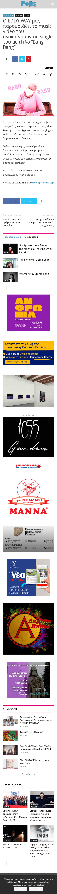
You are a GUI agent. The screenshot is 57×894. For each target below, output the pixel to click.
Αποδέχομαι (20, 889)
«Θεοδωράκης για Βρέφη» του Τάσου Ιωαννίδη (12, 222)
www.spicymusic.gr (42, 182)
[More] (41, 201)
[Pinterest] (28, 59)
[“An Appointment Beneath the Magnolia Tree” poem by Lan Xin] (10, 249)
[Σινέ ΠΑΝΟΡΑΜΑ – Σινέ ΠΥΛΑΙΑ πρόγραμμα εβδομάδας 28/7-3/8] (10, 750)
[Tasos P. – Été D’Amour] (10, 736)
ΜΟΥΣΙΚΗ (18, 16)
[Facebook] (15, 59)
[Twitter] (22, 59)
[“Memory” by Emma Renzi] (10, 277)
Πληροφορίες (36, 889)
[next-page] (9, 288)
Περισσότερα (31, 236)
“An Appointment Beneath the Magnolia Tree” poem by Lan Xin (35, 249)
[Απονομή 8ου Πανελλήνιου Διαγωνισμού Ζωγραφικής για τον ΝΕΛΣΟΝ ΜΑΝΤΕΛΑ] (10, 721)
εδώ (12, 170)
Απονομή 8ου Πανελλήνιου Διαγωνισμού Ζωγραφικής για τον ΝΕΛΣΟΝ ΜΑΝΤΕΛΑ (36, 720)
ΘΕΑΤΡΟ (7, 840)
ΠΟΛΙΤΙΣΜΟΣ (8, 16)
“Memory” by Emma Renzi (34, 273)
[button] (5, 4)
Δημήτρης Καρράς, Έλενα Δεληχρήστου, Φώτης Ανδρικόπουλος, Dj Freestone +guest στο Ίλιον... (42, 850)
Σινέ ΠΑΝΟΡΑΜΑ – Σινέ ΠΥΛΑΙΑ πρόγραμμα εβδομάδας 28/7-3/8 (35, 747)
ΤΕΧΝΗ (27, 16)
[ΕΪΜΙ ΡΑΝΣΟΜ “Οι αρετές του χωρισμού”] (10, 764)
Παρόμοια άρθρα (12, 236)
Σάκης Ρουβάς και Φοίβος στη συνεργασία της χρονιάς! (41, 222)
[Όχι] (53, 884)
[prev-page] (5, 288)
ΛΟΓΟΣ (6, 252)
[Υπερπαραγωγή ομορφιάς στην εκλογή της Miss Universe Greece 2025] (15, 799)
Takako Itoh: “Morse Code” (34, 259)
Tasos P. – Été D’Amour (31, 732)
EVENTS (6, 807)
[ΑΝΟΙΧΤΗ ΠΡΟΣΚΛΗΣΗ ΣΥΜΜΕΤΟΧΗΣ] (15, 833)
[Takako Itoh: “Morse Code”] (10, 263)
